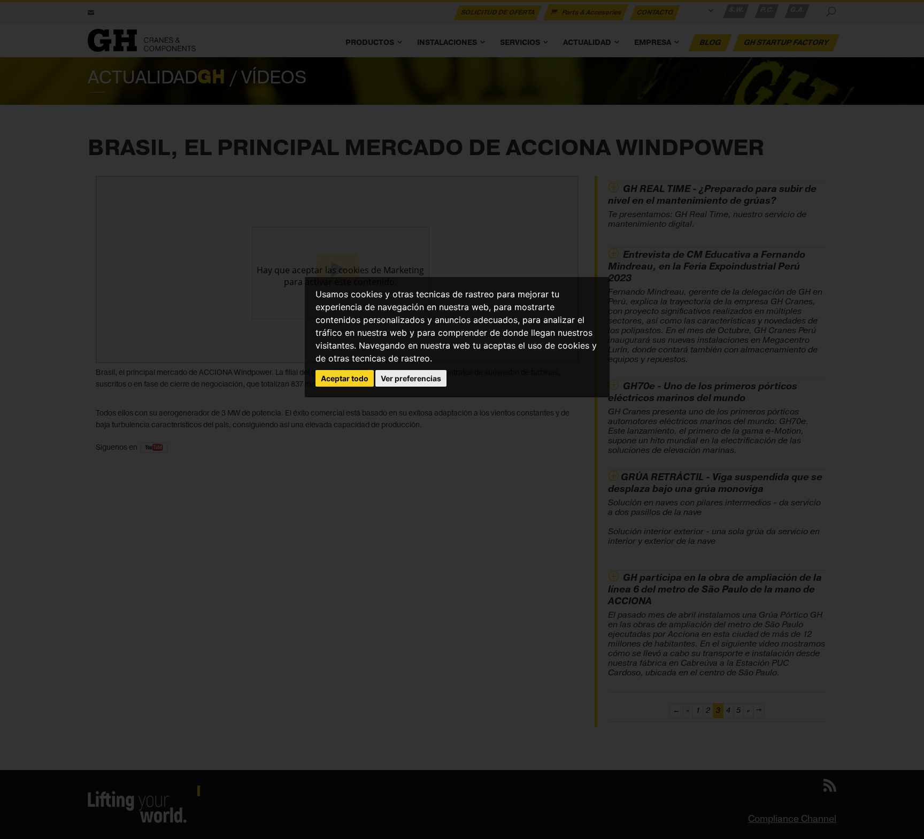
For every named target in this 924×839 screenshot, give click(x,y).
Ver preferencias (411, 378)
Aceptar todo (344, 378)
